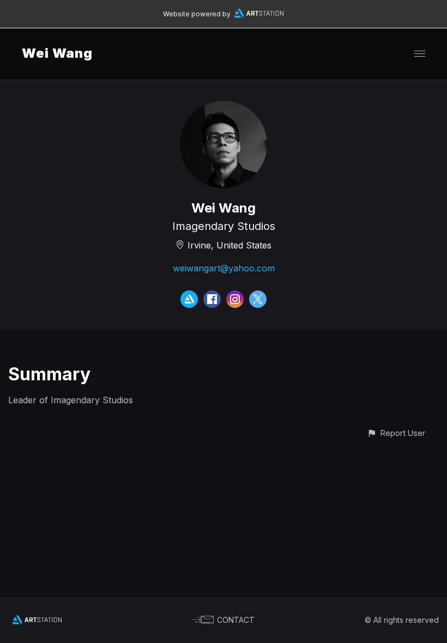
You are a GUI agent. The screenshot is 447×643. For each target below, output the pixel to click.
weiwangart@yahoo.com (224, 268)
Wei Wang (57, 53)
